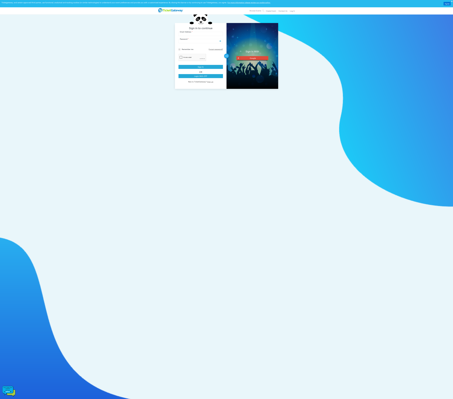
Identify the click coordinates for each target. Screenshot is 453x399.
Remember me (187, 49)
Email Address (186, 32)
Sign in (201, 67)
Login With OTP (200, 76)
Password (184, 39)
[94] (170, 10)
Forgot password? (216, 49)
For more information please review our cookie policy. (249, 2)
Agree (447, 3)
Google (253, 58)
